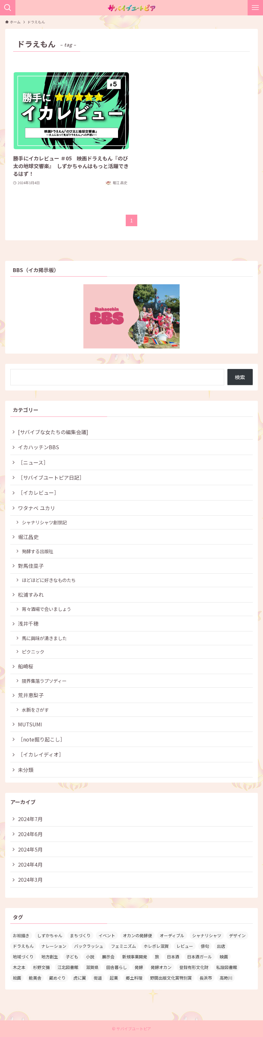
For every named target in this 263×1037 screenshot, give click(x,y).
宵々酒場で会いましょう (46, 608)
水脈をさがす (35, 709)
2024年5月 (30, 849)
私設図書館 (226, 967)
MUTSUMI (30, 724)
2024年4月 (30, 864)
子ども (72, 957)
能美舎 (35, 978)
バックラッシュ (88, 946)
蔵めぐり (57, 978)
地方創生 (49, 957)
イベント (106, 935)
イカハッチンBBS (38, 447)
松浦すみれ (31, 594)
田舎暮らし (116, 967)
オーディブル (172, 935)
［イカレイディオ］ (41, 754)
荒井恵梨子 (31, 695)
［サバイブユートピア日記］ (51, 477)
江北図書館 (67, 967)
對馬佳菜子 (31, 566)
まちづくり (80, 935)
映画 (224, 957)
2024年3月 (30, 879)
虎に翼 (79, 978)
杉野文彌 (41, 967)
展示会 (108, 957)
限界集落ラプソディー (44, 680)
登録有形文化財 (193, 967)
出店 (221, 946)
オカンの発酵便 (137, 935)
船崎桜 (25, 666)
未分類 (25, 770)
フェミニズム (123, 946)
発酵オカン (161, 967)
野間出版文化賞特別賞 (171, 978)
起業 (114, 978)
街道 (98, 978)
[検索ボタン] (7, 7)
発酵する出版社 (37, 551)
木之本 (19, 967)
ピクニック (33, 651)
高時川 (226, 978)
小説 (90, 957)
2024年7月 (30, 819)
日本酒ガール (199, 957)
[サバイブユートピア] (131, 7)
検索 (240, 377)
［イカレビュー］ (38, 492)
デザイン (237, 935)
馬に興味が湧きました (44, 638)
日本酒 (173, 957)
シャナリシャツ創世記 (44, 522)
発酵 (139, 967)
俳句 (205, 946)
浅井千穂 (28, 623)
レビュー (184, 946)
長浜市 (205, 978)
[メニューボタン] (255, 7)
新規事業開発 (134, 957)
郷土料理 (134, 978)
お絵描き (21, 935)
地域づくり (23, 957)
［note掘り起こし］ (41, 739)
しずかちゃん (49, 935)
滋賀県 (92, 967)
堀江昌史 (28, 537)
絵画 (17, 978)
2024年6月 (30, 834)
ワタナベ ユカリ (36, 508)
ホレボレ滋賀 (156, 946)
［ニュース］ (33, 462)
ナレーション (53, 946)
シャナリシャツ (206, 935)
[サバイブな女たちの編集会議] (53, 432)
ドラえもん (23, 946)
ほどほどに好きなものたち (49, 580)
